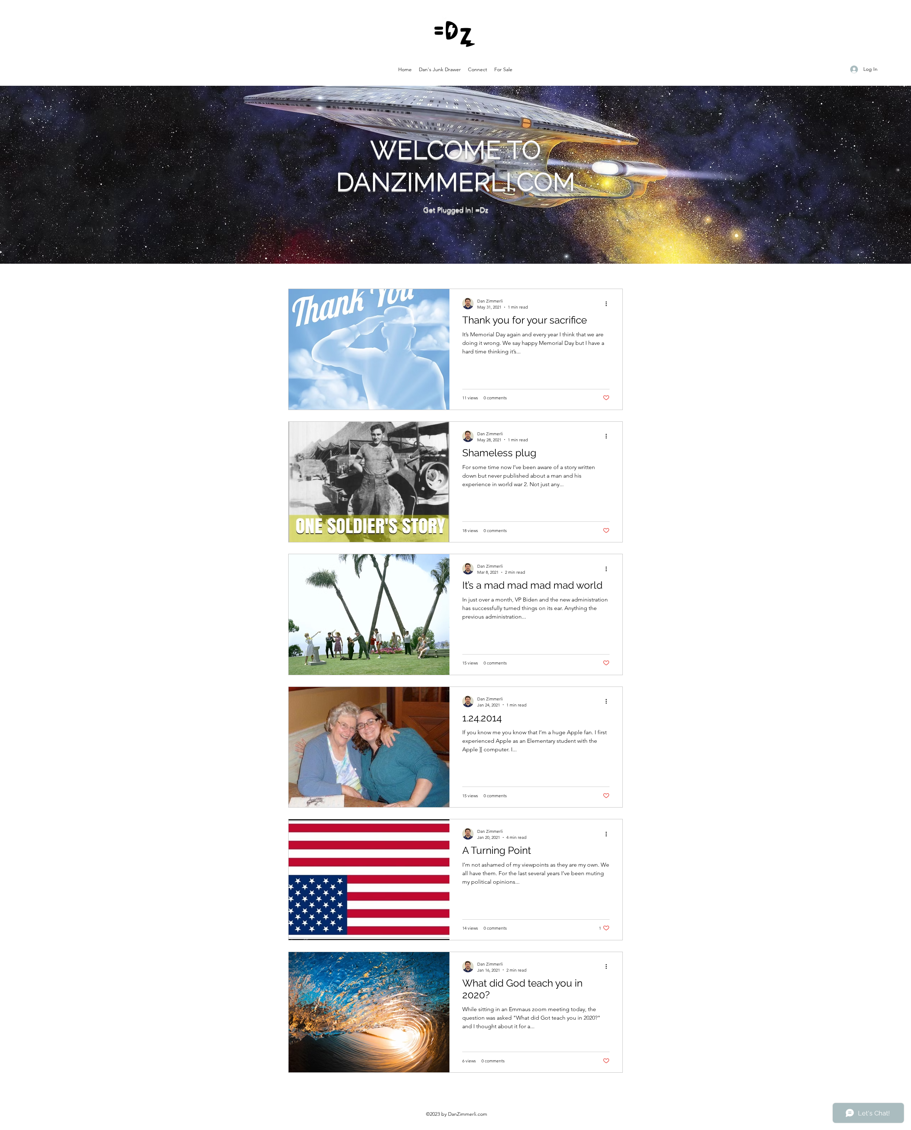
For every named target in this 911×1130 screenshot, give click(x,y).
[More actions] (608, 303)
